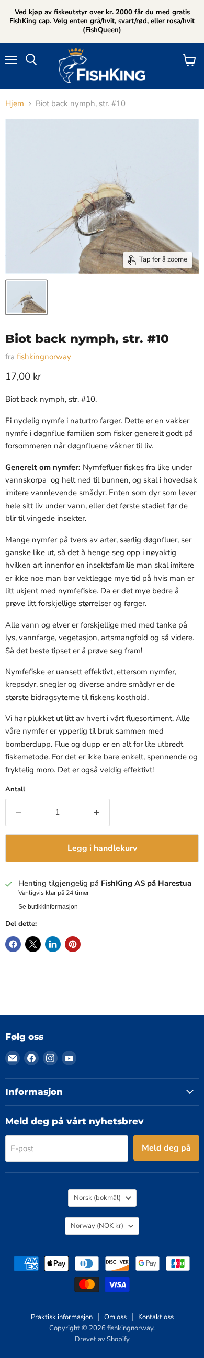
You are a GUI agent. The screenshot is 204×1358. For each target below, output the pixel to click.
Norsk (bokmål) (97, 1198)
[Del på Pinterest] (73, 944)
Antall (15, 789)
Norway (97, 1225)
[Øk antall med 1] (96, 812)
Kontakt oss (156, 1317)
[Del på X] (33, 944)
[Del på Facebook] (13, 944)
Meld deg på (166, 1148)
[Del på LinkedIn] (53, 944)
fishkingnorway (44, 356)
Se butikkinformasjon (48, 907)
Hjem (14, 103)
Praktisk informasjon (62, 1317)
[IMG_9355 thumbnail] (26, 297)
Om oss (115, 1317)
